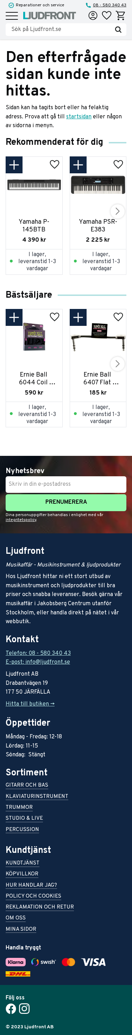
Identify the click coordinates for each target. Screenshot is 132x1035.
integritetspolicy (21, 520)
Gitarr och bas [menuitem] (27, 786)
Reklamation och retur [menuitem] (40, 908)
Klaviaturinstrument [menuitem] (37, 797)
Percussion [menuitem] (22, 830)
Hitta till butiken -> (30, 704)
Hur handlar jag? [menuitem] (31, 886)
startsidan (79, 116)
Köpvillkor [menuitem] (22, 875)
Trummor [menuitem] (19, 808)
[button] (12, 16)
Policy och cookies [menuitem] (33, 897)
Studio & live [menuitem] (24, 819)
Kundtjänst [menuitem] (22, 864)
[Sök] (118, 29)
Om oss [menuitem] (16, 919)
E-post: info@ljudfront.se (38, 662)
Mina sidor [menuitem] (21, 930)
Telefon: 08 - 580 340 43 (38, 653)
